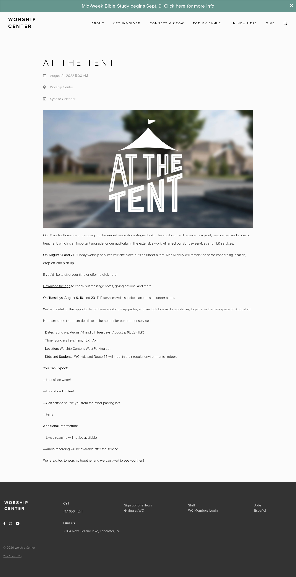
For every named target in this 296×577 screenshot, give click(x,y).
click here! (109, 274)
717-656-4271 (73, 511)
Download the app (56, 286)
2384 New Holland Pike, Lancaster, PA (91, 531)
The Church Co (12, 556)
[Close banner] (291, 6)
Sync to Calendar (62, 98)
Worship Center (61, 87)
